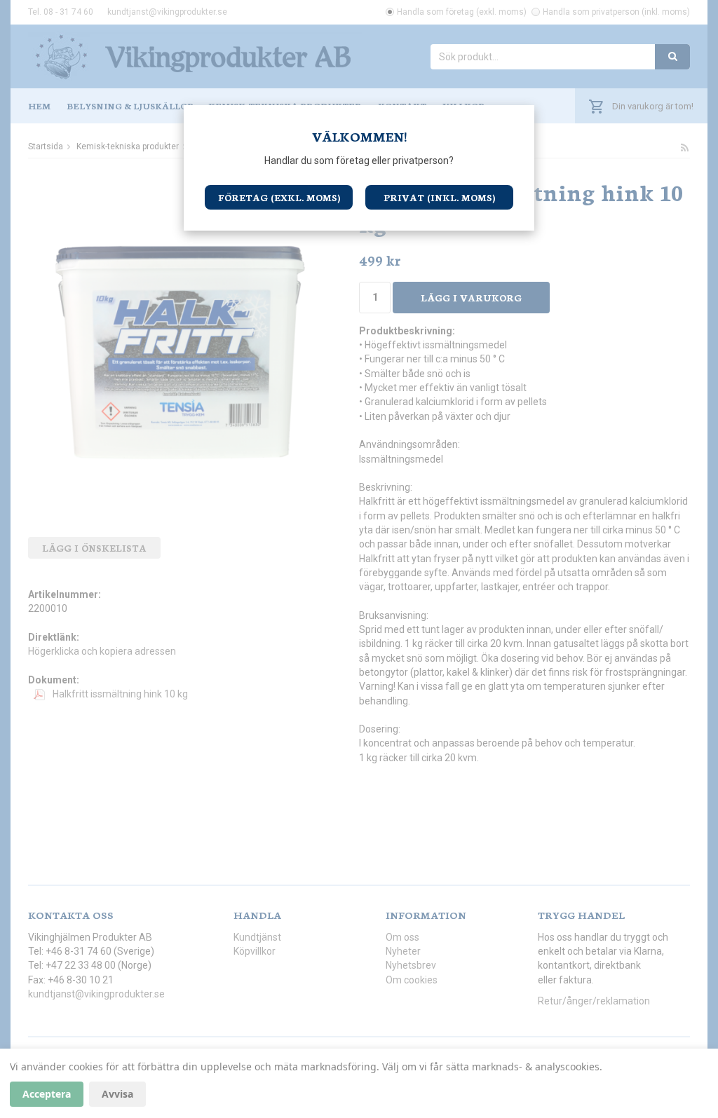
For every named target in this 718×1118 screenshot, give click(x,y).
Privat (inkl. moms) (439, 197)
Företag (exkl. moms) (279, 197)
